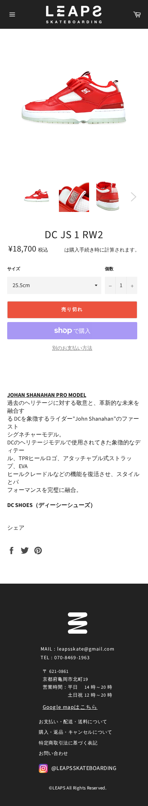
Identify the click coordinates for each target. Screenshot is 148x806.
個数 (109, 269)
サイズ (13, 269)
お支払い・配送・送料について (73, 722)
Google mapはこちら (70, 707)
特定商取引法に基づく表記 (68, 743)
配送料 (56, 250)
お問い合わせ (53, 753)
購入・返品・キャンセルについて (75, 732)
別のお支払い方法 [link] (72, 348)
